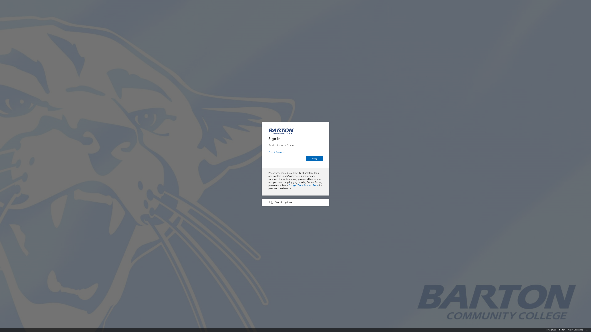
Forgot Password (277, 152)
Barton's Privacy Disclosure (571, 330)
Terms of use (550, 330)
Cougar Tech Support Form (304, 185)
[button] (295, 202)
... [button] (588, 329)
